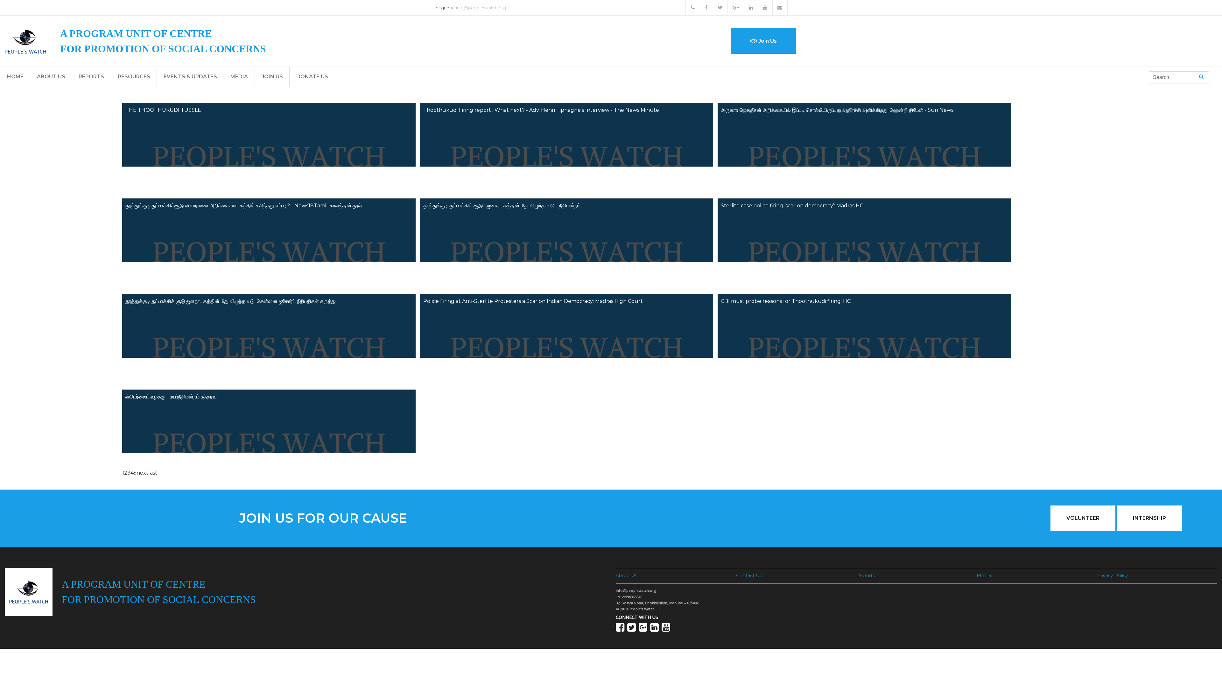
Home (15, 77)
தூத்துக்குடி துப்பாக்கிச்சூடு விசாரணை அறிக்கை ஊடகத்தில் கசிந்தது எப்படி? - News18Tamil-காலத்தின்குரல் (243, 206)
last (152, 473)
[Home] (25, 41)
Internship (1149, 518)
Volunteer (1082, 518)
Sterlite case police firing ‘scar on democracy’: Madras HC (792, 206)
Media (239, 77)
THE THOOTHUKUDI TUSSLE (163, 110)
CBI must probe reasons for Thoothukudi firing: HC (786, 301)
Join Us (767, 41)
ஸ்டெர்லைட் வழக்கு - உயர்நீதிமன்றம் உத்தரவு (170, 397)
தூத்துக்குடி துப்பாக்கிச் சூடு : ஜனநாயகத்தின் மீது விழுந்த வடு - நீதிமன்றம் (501, 206)
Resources (134, 77)
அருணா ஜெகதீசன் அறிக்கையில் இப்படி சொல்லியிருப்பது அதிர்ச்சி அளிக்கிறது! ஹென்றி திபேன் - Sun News (837, 110)
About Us (51, 77)
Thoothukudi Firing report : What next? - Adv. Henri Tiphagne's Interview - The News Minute (541, 110)
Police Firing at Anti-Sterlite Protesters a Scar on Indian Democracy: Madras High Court (533, 301)
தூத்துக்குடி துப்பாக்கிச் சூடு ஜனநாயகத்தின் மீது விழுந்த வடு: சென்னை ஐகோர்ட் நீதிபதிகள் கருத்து (230, 301)
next (142, 473)
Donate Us (312, 77)
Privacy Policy (1112, 575)
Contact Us (749, 575)
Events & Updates (190, 77)
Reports (91, 77)
